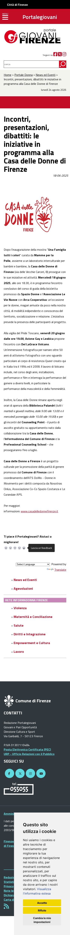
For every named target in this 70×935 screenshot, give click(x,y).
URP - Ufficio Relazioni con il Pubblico (29, 754)
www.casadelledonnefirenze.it (39, 511)
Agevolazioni (23, 588)
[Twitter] (60, 55)
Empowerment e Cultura (32, 642)
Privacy (9, 886)
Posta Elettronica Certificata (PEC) (27, 749)
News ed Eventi (45, 75)
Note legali (11, 890)
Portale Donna (23, 75)
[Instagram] (64, 55)
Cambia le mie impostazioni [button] (42, 919)
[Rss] (6, 907)
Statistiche (11, 882)
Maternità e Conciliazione (33, 616)
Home (7, 75)
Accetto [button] (42, 902)
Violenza (20, 607)
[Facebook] (55, 55)
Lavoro (19, 651)
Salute (19, 625)
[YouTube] (40, 773)
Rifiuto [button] (42, 910)
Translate (60, 569)
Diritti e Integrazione (30, 634)
